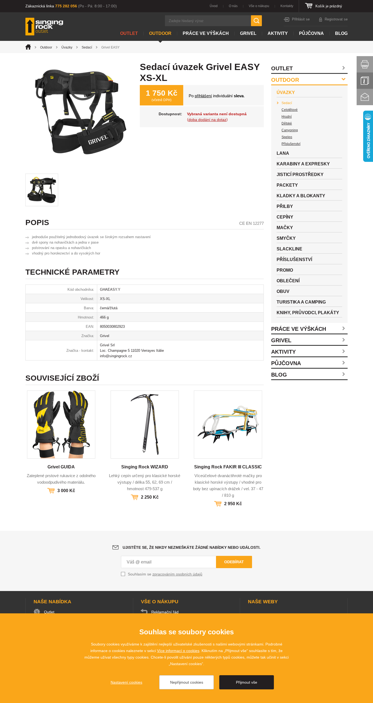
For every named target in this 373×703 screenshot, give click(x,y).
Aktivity (278, 33)
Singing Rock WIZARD (144, 467)
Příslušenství (291, 144)
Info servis (365, 80)
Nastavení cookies (126, 682)
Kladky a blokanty (301, 195)
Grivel (248, 33)
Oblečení (288, 280)
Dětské (287, 123)
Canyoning (290, 130)
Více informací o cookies (178, 651)
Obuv (283, 291)
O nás (233, 6)
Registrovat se (336, 19)
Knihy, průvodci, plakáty (308, 312)
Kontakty (286, 6)
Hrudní (287, 117)
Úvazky (66, 47)
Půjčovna (311, 33)
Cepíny (285, 217)
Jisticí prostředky (300, 174)
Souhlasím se (165, 574)
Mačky (285, 227)
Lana (283, 153)
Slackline (289, 249)
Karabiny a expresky (303, 164)
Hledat (256, 20)
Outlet (129, 33)
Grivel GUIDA (61, 467)
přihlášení (203, 95)
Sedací (87, 47)
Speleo (287, 137)
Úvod (214, 6)
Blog (341, 33)
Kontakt (365, 97)
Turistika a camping (301, 302)
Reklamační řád (165, 612)
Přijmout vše (246, 682)
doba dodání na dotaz (207, 119)
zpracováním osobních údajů (177, 574)
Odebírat (234, 562)
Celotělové (290, 110)
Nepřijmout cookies (186, 682)
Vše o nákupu (259, 6)
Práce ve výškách (206, 33)
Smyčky (286, 238)
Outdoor (160, 33)
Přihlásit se (301, 19)
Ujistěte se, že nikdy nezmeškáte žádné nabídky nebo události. (191, 547)
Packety (287, 185)
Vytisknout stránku (365, 64)
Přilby (285, 206)
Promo (285, 270)
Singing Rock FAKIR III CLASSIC (228, 467)
